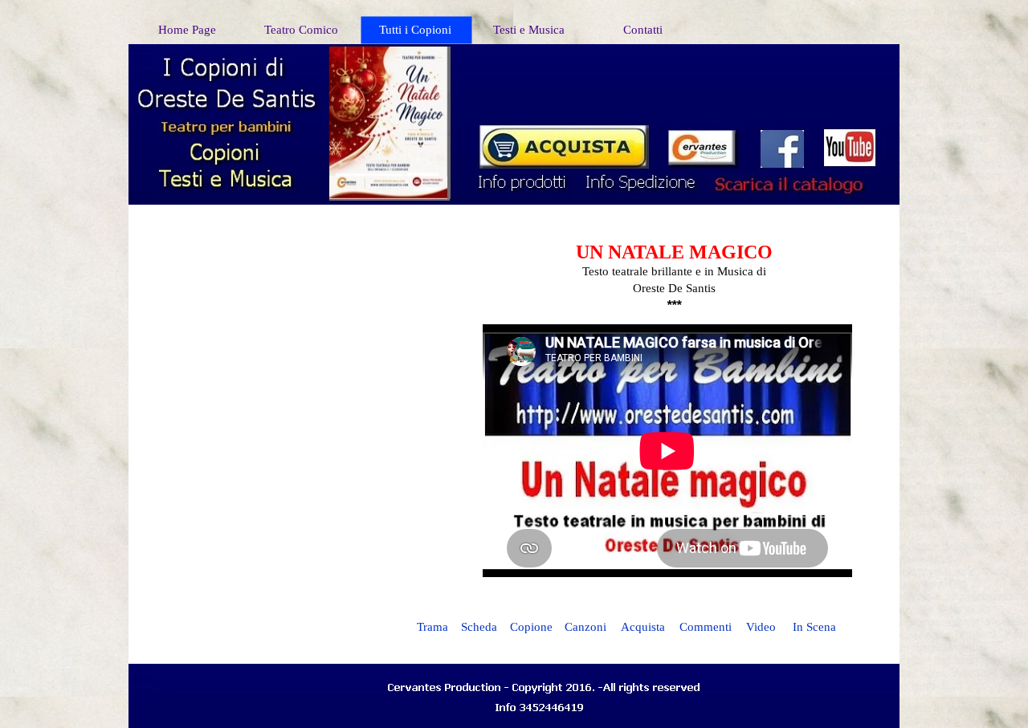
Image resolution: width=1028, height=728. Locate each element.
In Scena (814, 626)
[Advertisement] (680, 72)
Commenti (705, 626)
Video (761, 626)
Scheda (479, 626)
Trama (432, 626)
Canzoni (585, 626)
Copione (531, 626)
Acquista (643, 626)
